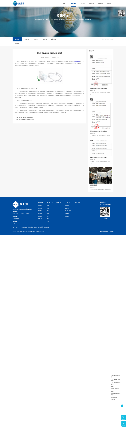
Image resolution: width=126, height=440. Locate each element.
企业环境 (67, 213)
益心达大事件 (68, 210)
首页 (64, 3)
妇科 (48, 216)
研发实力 (67, 208)
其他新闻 (17, 43)
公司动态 (17, 39)
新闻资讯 (73, 3)
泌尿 (48, 213)
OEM (48, 221)
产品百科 (44, 39)
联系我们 (109, 3)
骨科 (48, 218)
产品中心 (82, 3)
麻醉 (48, 205)
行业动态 (26, 39)
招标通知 (53, 39)
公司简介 (67, 205)
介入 (48, 210)
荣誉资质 (67, 216)
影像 (48, 208)
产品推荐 (35, 39)
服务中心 (91, 3)
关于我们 (100, 3)
